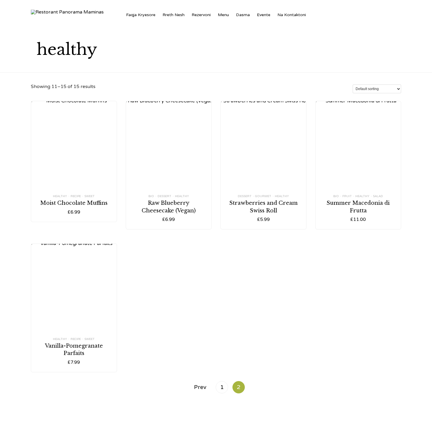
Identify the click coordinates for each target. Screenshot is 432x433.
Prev (200, 387)
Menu (223, 14)
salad (378, 196)
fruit (347, 196)
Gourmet (263, 196)
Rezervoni (201, 14)
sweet (89, 196)
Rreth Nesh (174, 14)
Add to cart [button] (74, 175)
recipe (76, 196)
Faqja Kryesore (140, 14)
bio (151, 196)
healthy (60, 196)
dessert (164, 196)
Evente (263, 14)
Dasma (243, 14)
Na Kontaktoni (291, 14)
